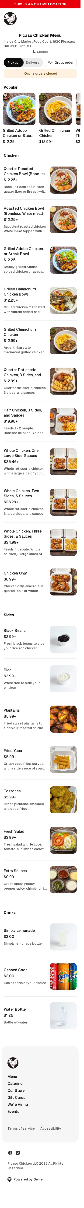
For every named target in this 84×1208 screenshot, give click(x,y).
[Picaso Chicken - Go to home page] (10, 18)
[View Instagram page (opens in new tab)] (18, 1153)
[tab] (13, 62)
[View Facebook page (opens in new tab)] (10, 1153)
